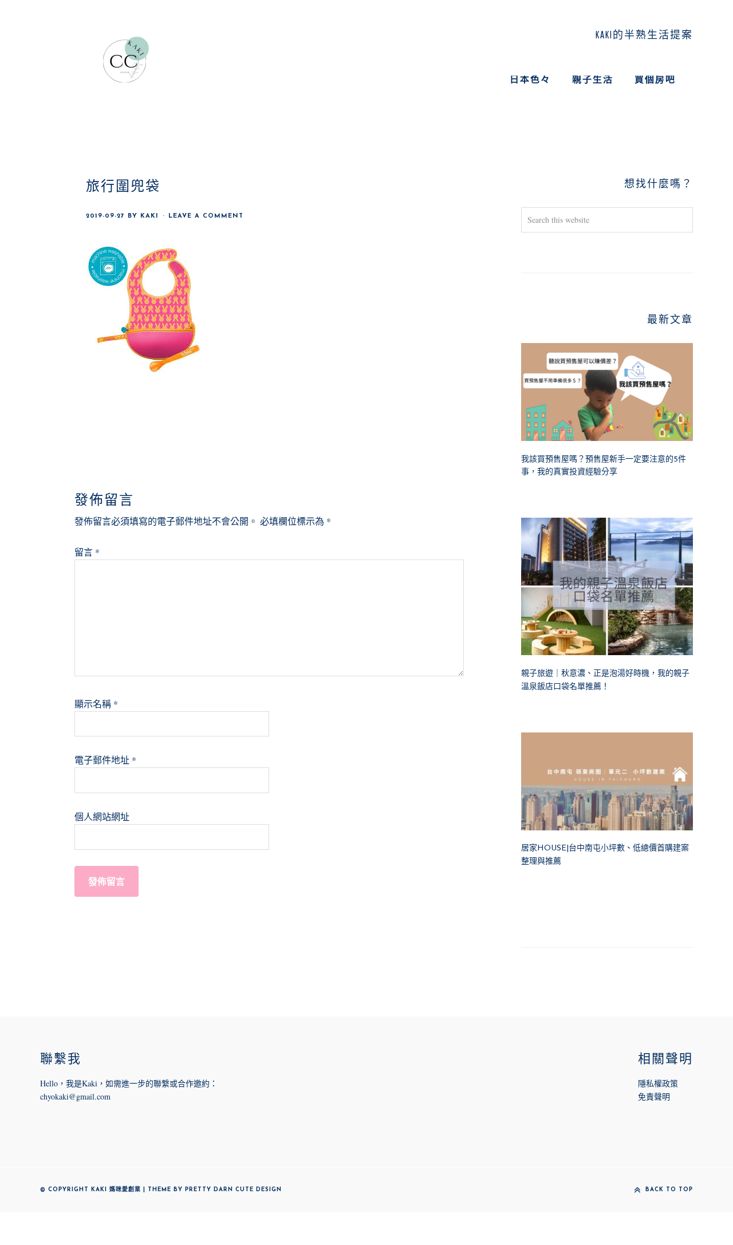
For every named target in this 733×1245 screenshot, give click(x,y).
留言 (87, 552)
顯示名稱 (96, 704)
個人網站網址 (101, 816)
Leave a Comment (205, 216)
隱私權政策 (658, 1083)
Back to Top (669, 1190)
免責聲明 (654, 1096)
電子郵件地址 (105, 760)
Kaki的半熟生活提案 (126, 59)
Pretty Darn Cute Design (233, 1190)
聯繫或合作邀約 (181, 1083)
